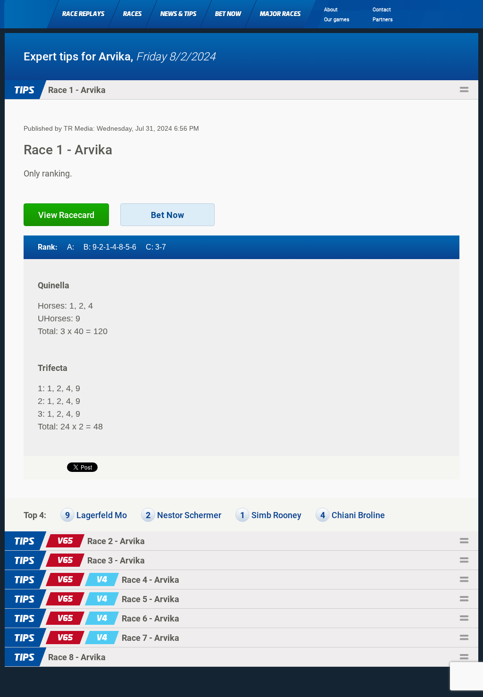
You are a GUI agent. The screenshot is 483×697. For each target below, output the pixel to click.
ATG (27, 13)
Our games (337, 20)
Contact (382, 10)
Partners (383, 20)
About (331, 10)
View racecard (66, 215)
